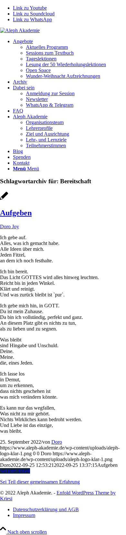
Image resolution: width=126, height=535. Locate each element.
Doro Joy (9, 226)
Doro (56, 442)
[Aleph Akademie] (20, 30)
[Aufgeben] (4, 199)
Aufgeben (16, 213)
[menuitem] (69, 59)
